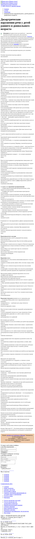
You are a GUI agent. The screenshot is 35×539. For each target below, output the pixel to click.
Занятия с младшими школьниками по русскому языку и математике (15, 493)
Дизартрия (29, 36)
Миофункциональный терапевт (13, 505)
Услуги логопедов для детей (12, 500)
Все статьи (7, 513)
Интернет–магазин (9, 510)
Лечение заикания (9, 506)
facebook (6, 474)
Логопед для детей (9, 490)
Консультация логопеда (11, 508)
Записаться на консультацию (9, 4)
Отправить (4, 452)
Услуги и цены (8, 496)
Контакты (7, 497)
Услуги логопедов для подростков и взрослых (11, 502)
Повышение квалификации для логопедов (16, 511)
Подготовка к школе (10, 491)
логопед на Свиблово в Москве (16, 435)
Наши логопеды (8, 488)
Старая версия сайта (6, 483)
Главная (6, 486)
